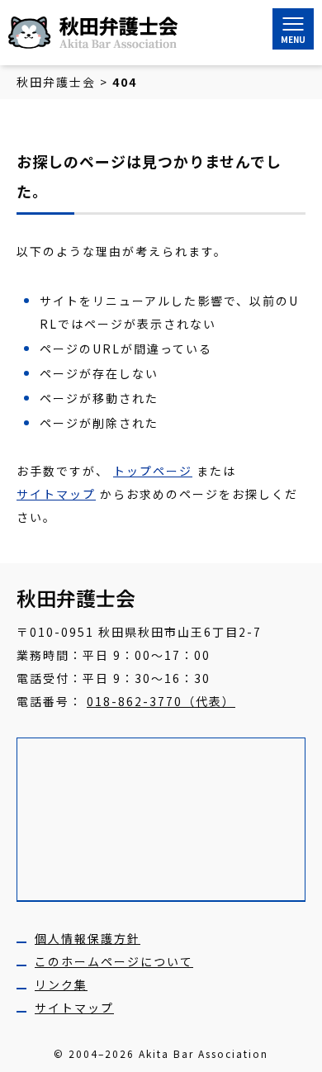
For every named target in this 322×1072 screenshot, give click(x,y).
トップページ (152, 470)
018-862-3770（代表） (161, 701)
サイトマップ (56, 494)
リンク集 (61, 984)
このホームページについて (114, 961)
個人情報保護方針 (87, 938)
